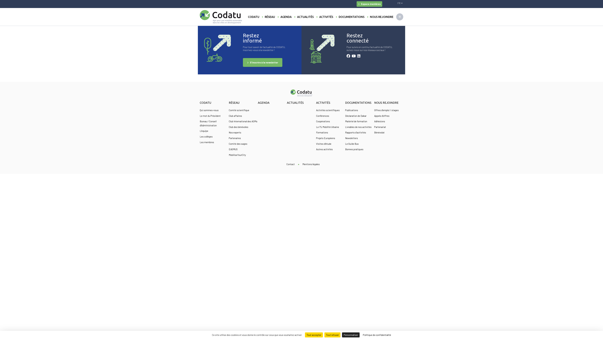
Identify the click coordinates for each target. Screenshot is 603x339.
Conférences (322, 115)
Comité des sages (238, 143)
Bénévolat (379, 132)
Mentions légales (311, 164)
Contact (290, 164)
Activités (326, 16)
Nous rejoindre (381, 16)
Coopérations (323, 121)
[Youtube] (354, 56)
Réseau (270, 16)
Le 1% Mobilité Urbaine (327, 127)
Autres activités (324, 149)
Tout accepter (314, 334)
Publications (351, 110)
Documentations (351, 16)
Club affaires (235, 115)
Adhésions (379, 121)
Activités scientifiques (328, 110)
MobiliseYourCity (237, 154)
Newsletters (351, 138)
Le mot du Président (210, 115)
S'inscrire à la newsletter (264, 62)
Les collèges (206, 136)
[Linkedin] (358, 56)
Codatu (253, 16)
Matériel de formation (356, 121)
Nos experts (235, 132)
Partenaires (235, 138)
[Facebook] (348, 56)
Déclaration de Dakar (356, 115)
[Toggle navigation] (399, 16)
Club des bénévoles (238, 127)
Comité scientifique (239, 110)
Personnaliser (351, 334)
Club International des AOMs (243, 121)
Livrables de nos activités (358, 127)
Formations (322, 132)
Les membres (207, 142)
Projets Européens (325, 138)
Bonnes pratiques (354, 149)
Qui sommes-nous (209, 110)
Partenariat (380, 127)
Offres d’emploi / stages (386, 110)
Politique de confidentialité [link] (377, 334)
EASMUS (233, 149)
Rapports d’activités (355, 132)
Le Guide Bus (352, 143)
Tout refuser (332, 334)
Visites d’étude (323, 143)
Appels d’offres (381, 115)
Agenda (286, 16)
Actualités (305, 16)
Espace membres (371, 4)
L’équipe (204, 130)
